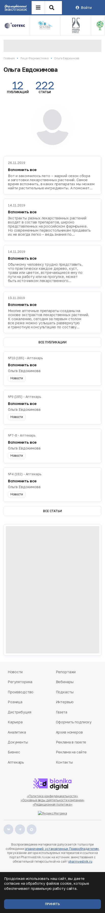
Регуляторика (20, 682)
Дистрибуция (19, 712)
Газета (61, 712)
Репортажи (66, 672)
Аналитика (17, 732)
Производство (20, 692)
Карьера (15, 722)
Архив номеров (69, 732)
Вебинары (65, 682)
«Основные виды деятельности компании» (53, 800)
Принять (52, 904)
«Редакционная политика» (52, 804)
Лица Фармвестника (34, 58)
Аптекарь (16, 762)
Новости (15, 672)
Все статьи (52, 511)
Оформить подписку (74, 722)
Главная (9, 58)
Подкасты (65, 692)
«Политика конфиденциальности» (52, 796)
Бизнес (14, 752)
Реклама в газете (71, 742)
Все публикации (52, 342)
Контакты (64, 762)
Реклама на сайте (71, 752)
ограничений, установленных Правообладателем (62, 849)
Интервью (65, 702)
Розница (15, 702)
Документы (18, 742)
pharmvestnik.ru (80, 861)
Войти (86, 7)
